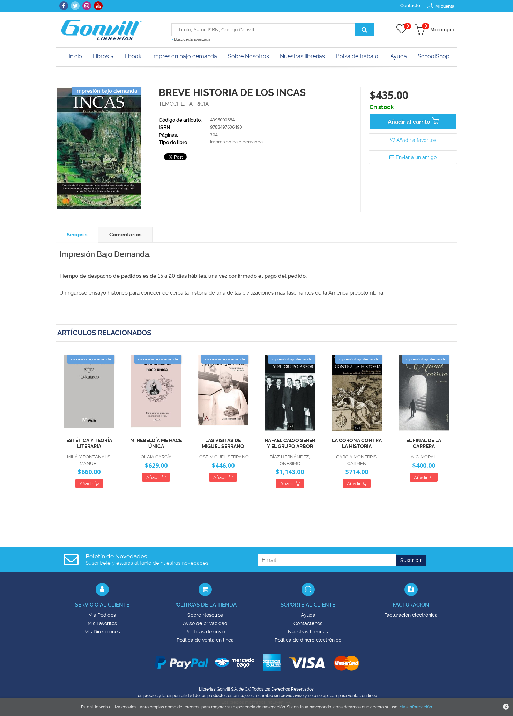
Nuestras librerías (308, 631)
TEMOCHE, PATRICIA (184, 104)
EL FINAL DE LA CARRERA (423, 443)
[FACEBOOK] (63, 5)
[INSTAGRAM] (86, 5)
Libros (101, 56)
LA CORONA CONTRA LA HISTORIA (357, 443)
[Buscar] (364, 29)
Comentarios (125, 234)
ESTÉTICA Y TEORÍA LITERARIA (89, 443)
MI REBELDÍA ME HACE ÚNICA (156, 443)
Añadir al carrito (410, 122)
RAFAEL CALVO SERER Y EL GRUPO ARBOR (290, 443)
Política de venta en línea (205, 640)
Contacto (410, 5)
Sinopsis (77, 234)
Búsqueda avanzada (191, 39)
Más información (415, 706)
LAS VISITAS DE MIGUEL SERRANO (223, 443)
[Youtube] (98, 5)
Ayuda (308, 615)
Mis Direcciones (102, 631)
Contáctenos (307, 623)
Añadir (87, 483)
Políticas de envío (205, 631)
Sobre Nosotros (205, 615)
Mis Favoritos (102, 623)
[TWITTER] (75, 5)
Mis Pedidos (102, 615)
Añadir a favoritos (415, 140)
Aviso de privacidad (205, 623)
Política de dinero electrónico (308, 640)
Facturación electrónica (411, 615)
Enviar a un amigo (415, 157)
